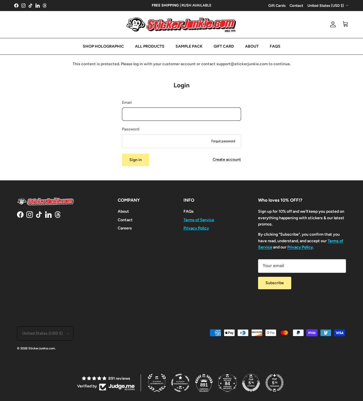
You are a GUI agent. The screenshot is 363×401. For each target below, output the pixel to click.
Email (127, 102)
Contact (296, 5)
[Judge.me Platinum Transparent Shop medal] (180, 383)
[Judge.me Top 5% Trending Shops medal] (274, 383)
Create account (227, 159)
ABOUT (252, 46)
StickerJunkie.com (41, 348)
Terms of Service (198, 220)
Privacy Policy (196, 228)
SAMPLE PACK (189, 46)
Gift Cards (277, 5)
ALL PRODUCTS (149, 46)
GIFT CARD (224, 46)
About (123, 211)
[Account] (331, 24)
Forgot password (223, 141)
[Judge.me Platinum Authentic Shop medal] (157, 383)
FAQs (188, 211)
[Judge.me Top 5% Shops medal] (251, 383)
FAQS (275, 46)
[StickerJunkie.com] (181, 24)
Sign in (135, 159)
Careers (125, 228)
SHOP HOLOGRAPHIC (103, 46)
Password (130, 129)
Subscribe (274, 282)
